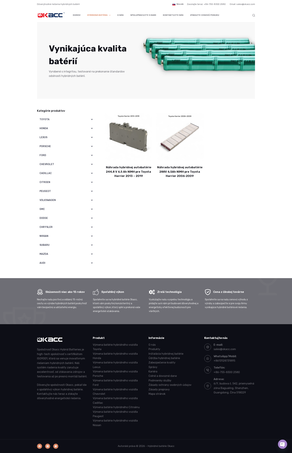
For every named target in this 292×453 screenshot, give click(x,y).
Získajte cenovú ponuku (204, 15)
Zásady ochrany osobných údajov (170, 384)
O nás (120, 15)
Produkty (154, 349)
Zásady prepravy (159, 389)
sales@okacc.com (225, 349)
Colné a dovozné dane (163, 376)
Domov (76, 15)
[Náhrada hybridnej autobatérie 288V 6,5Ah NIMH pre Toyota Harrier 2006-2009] (180, 137)
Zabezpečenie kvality (162, 362)
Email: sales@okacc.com (242, 4)
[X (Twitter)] (47, 446)
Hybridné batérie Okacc (161, 446)
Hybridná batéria (97, 15)
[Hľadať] (253, 15)
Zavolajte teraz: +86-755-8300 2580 (206, 4)
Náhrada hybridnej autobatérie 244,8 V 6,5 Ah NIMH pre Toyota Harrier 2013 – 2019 (128, 172)
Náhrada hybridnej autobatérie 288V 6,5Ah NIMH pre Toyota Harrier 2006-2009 (179, 172)
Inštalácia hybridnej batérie (166, 353)
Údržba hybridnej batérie (164, 358)
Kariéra (153, 371)
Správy (153, 367)
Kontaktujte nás (173, 15)
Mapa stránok (157, 393)
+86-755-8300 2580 (227, 372)
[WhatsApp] (55, 446)
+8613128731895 (224, 360)
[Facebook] (39, 446)
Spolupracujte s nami (143, 15)
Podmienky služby (160, 380)
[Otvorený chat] (282, 444)
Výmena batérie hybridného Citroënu (116, 407)
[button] (178, 4)
